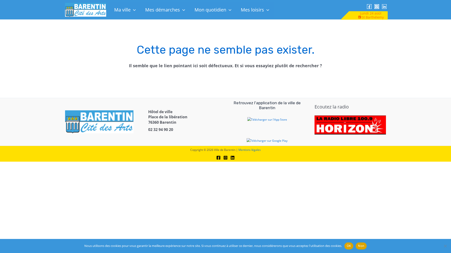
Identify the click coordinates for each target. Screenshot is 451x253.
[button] (133, 10)
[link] (85, 9)
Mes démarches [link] (162, 10)
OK (349, 246)
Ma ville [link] (122, 10)
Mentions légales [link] (249, 150)
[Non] (445, 246)
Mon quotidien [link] (210, 10)
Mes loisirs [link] (252, 10)
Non (361, 246)
